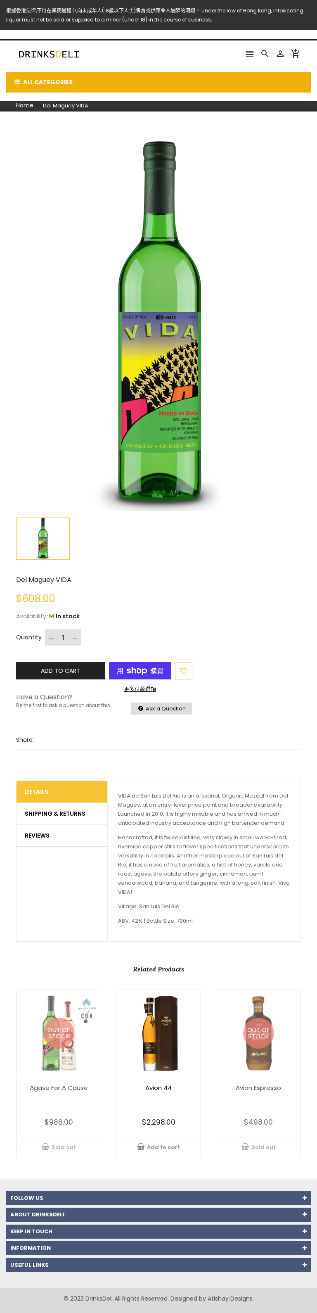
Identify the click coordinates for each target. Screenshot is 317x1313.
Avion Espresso (258, 1087)
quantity (29, 637)
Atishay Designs (230, 1298)
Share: (25, 740)
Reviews (37, 835)
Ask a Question (165, 708)
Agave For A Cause (59, 1087)
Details (36, 792)
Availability (31, 616)
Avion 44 (158, 1087)
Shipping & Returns (55, 814)
